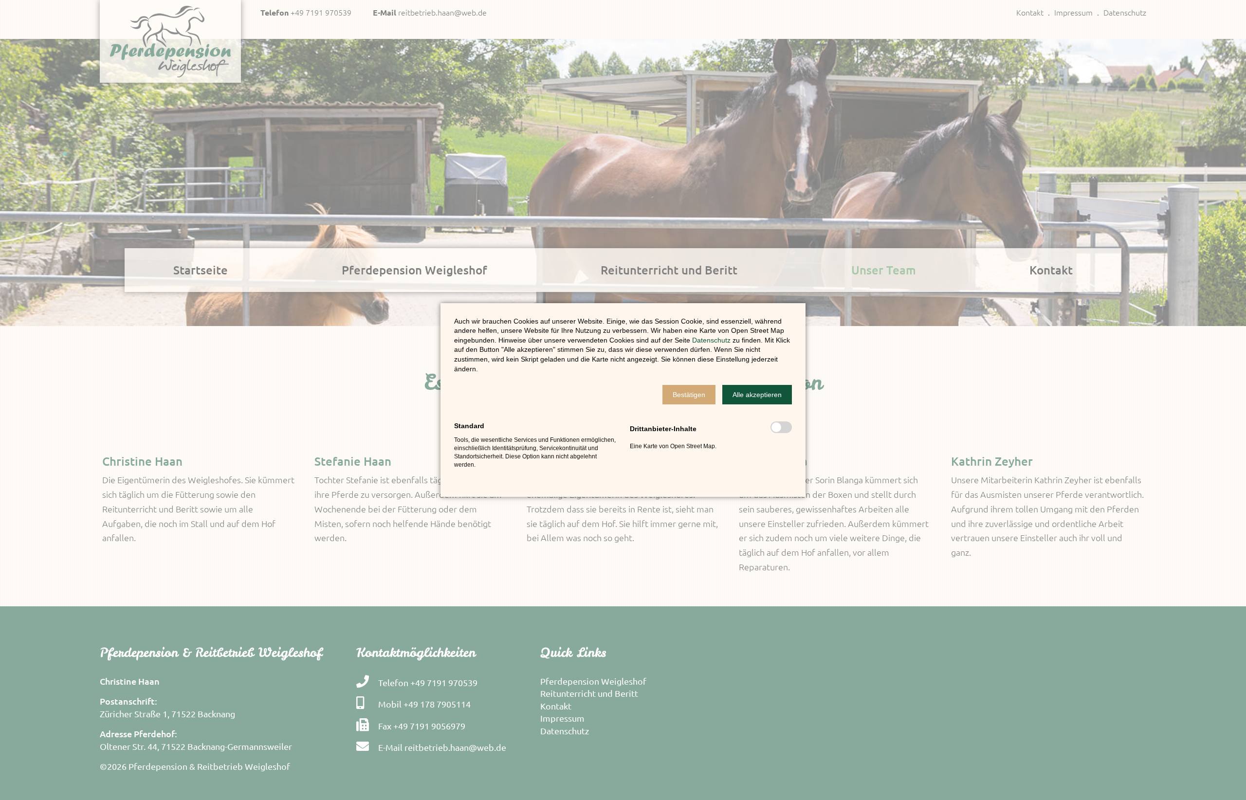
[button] (688, 394)
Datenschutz (712, 340)
